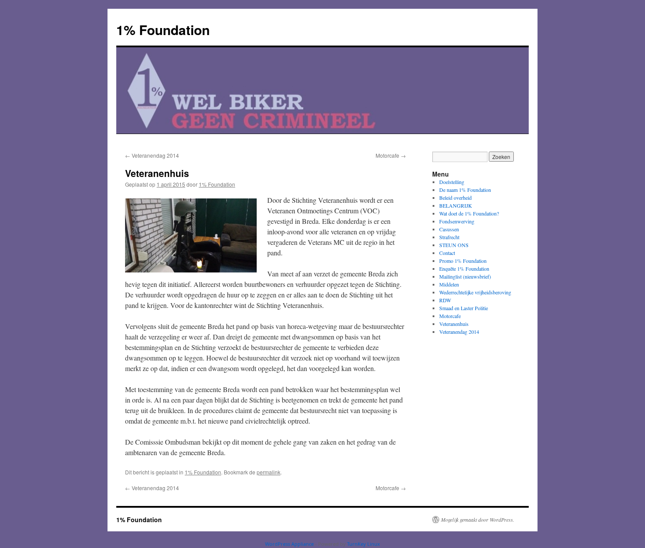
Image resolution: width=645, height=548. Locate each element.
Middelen (449, 284)
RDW (445, 300)
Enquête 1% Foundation (464, 268)
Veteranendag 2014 (152, 155)
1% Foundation (163, 29)
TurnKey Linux (363, 544)
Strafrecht (449, 236)
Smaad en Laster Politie (463, 307)
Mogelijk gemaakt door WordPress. (477, 519)
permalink (268, 472)
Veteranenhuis (454, 323)
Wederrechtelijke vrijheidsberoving (475, 292)
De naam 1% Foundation (465, 189)
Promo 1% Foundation (463, 260)
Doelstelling (451, 181)
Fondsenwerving (456, 221)
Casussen (449, 229)
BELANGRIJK (455, 205)
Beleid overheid (455, 197)
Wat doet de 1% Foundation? (469, 213)
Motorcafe (391, 155)
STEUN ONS (454, 244)
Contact (447, 252)
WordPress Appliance (289, 544)
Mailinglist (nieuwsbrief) (465, 276)
